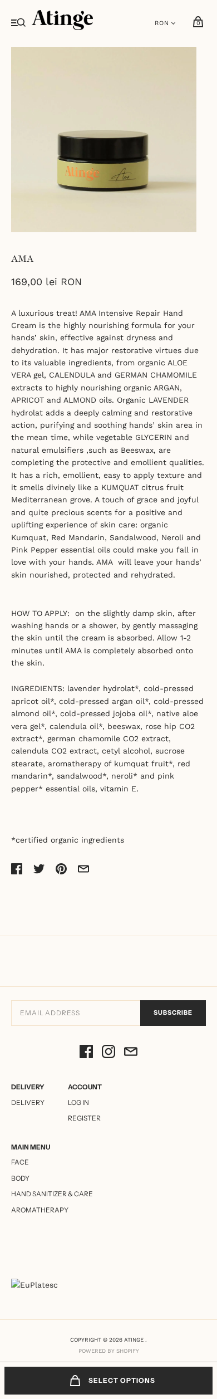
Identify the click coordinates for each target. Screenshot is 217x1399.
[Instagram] (108, 1053)
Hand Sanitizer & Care (52, 1194)
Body (20, 1178)
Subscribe (173, 1012)
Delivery (28, 1102)
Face (20, 1162)
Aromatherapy (39, 1210)
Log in (78, 1102)
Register (84, 1118)
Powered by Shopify (108, 1351)
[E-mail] (130, 1053)
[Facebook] (86, 1053)
